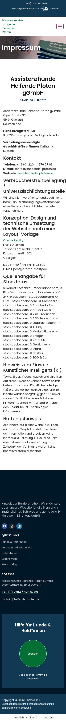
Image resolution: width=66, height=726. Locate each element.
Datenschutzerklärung (14, 703)
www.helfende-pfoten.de (35, 173)
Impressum (32, 700)
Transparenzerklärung (41, 703)
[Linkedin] (19, 526)
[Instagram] (33, 13)
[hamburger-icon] (60, 26)
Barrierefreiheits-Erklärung (16, 707)
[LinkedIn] (39, 13)
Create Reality (13, 240)
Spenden (33, 653)
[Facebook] (28, 13)
